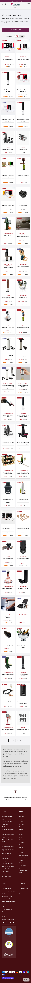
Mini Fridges (5, 826)
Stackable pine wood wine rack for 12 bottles (8, 473)
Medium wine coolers (7, 816)
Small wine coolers (6, 814)
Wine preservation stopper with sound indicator (23, 702)
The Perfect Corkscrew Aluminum (8, 268)
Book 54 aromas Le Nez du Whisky (8, 529)
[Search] (5, 4)
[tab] (16, 36)
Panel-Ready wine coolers (8, 846)
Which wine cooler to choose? (9, 891)
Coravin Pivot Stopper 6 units (23, 729)
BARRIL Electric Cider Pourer (23, 175)
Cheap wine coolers (6, 837)
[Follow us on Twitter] (7, 922)
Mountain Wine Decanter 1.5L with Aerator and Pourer (8, 589)
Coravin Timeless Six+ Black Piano (8, 443)
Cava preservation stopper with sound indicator (23, 559)
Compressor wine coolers (8, 829)
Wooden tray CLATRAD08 (23, 528)
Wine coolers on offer (7, 821)
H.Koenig (21, 860)
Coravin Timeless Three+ (7, 149)
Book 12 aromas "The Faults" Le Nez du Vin (8, 120)
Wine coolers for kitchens (8, 834)
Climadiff (21, 832)
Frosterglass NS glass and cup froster (8, 616)
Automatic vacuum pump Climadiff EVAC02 (8, 559)
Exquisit (21, 862)
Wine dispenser (5, 858)
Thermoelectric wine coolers (8, 832)
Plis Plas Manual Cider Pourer (8, 674)
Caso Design (22, 839)
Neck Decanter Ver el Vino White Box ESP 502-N (23, 237)
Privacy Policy (22, 891)
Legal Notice (22, 883)
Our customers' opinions (7, 909)
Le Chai (21, 821)
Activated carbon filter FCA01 (8, 645)
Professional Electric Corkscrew (23, 675)
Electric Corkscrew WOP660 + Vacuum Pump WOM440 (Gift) (8, 387)
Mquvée (21, 829)
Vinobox (21, 819)
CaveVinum (21, 824)
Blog (3, 906)
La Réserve (21, 850)
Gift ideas (4, 861)
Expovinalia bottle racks (23, 871)
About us (4, 883)
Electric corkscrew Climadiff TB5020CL (23, 120)
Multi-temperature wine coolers (7, 840)
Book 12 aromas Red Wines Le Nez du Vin (23, 90)
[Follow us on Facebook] (3, 922)
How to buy (4, 893)
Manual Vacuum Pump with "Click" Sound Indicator (23, 443)
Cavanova (21, 842)
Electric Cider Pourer (8, 235)
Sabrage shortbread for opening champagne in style (23, 473)
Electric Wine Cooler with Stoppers (23, 589)
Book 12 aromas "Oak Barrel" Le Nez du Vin (8, 176)
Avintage (21, 834)
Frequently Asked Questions (8, 901)
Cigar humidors (5, 871)
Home (3, 12)
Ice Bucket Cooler (23, 297)
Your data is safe (23, 886)
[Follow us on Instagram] (10, 922)
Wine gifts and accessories (8, 868)
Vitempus (21, 847)
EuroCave (21, 816)
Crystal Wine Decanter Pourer (8, 416)
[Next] (21, 740)
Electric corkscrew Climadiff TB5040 (8, 298)
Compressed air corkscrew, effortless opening (23, 416)
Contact (3, 886)
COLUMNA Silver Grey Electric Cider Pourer (23, 500)
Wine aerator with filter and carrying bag (8, 730)
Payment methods (6, 898)
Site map (4, 911)
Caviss (20, 837)
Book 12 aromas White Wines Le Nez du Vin (8, 206)
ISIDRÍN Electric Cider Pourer (23, 327)
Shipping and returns (7, 896)
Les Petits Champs (23, 855)
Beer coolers (5, 824)
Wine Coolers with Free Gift (8, 866)
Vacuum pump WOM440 (8, 355)
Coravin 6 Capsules (23, 149)
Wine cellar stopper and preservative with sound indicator (8, 501)
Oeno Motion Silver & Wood (23, 616)
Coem (20, 844)
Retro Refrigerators (6, 853)
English (4, 961)
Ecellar (20, 826)
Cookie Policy (22, 893)
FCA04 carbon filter (23, 205)
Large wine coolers (6, 819)
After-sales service (6, 888)
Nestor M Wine (22, 857)
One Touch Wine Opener (8, 701)
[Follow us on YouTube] (13, 922)
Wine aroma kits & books (7, 863)
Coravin (21, 868)
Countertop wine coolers (7, 855)
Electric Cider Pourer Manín (23, 266)
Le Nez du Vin (22, 865)
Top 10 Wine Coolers (7, 876)
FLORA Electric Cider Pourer (8, 327)
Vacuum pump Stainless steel (23, 356)
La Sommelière (22, 814)
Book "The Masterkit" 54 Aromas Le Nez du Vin (8, 58)
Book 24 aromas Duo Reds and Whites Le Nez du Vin (23, 58)
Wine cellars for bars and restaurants (8, 850)
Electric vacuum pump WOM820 (23, 386)
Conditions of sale (23, 888)
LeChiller (21, 852)
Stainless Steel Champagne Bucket (23, 646)
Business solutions (6, 904)
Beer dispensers (6, 874)
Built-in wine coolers (6, 844)
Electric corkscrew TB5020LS (8, 90)
